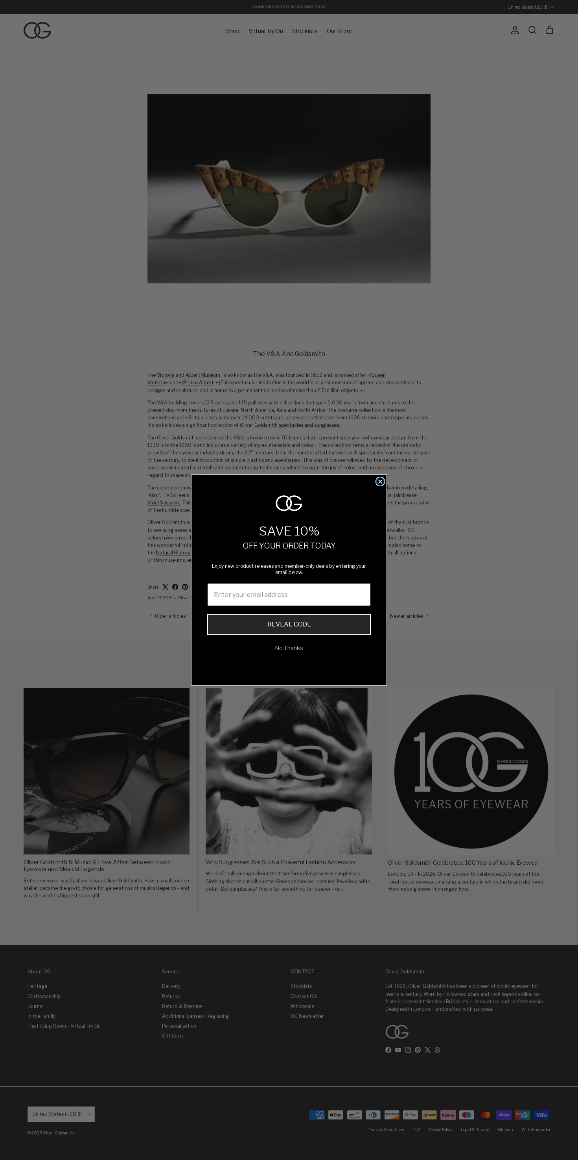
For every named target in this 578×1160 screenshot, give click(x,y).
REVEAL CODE (289, 624)
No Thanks (289, 648)
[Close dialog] (380, 481)
